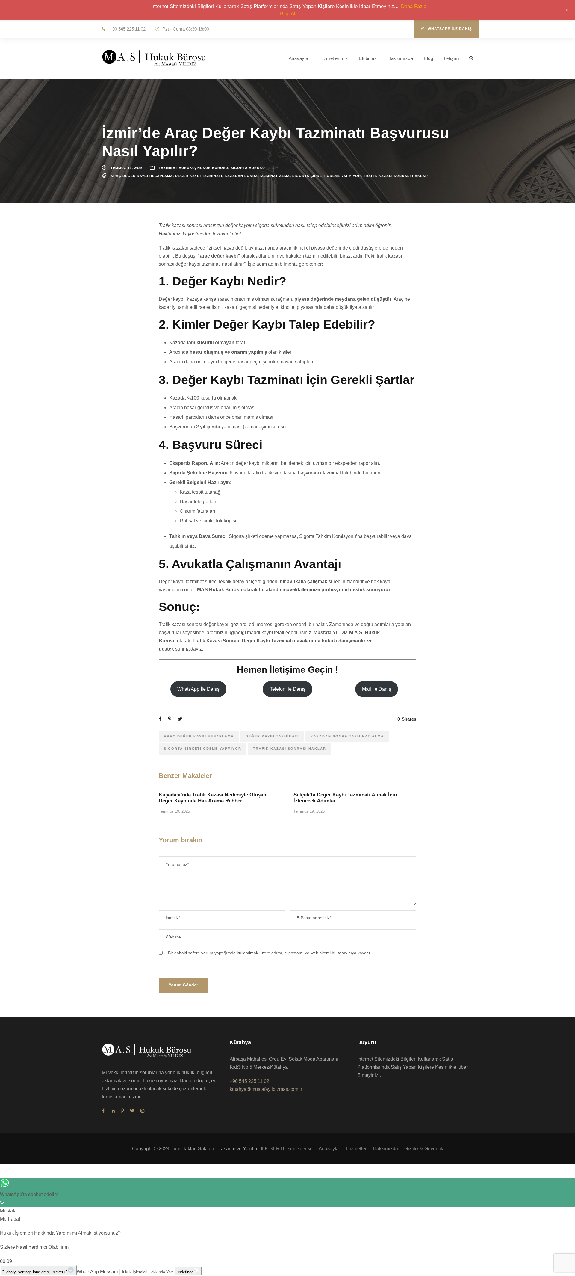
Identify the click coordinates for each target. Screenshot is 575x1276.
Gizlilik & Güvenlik (423, 1148)
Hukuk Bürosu (212, 168)
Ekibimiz (368, 58)
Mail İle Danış (376, 689)
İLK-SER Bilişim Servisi (286, 1148)
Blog (428, 58)
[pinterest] (122, 1111)
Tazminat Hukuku (177, 168)
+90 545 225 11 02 (127, 28)
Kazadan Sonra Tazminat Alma (257, 176)
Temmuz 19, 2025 (127, 168)
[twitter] (132, 1111)
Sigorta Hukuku (248, 168)
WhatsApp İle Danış (450, 29)
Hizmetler (356, 1148)
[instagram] (142, 1111)
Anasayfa (298, 58)
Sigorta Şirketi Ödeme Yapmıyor (326, 176)
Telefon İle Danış (287, 689)
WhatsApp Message (98, 1271)
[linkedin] (113, 1111)
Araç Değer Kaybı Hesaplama (142, 176)
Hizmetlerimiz (333, 58)
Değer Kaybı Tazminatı (198, 176)
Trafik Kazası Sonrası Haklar (395, 176)
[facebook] (103, 1111)
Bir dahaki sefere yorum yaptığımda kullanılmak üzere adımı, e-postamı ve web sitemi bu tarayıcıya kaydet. (269, 952)
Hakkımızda (400, 58)
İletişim (451, 58)
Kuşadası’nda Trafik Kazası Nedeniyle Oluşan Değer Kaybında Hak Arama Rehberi (212, 798)
